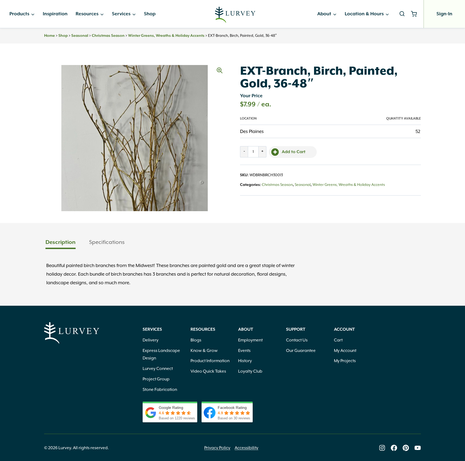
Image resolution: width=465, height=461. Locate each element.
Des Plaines (252, 131)
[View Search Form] (402, 14)
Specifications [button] (107, 242)
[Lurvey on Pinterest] (406, 448)
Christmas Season (108, 36)
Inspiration (55, 14)
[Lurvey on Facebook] (394, 448)
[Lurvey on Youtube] (417, 448)
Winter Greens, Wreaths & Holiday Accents (166, 36)
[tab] (60, 242)
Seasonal (79, 36)
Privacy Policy (217, 447)
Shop (150, 14)
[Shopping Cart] (416, 14)
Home (49, 36)
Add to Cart (293, 152)
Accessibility (246, 447)
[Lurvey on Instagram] (382, 448)
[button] (219, 70)
